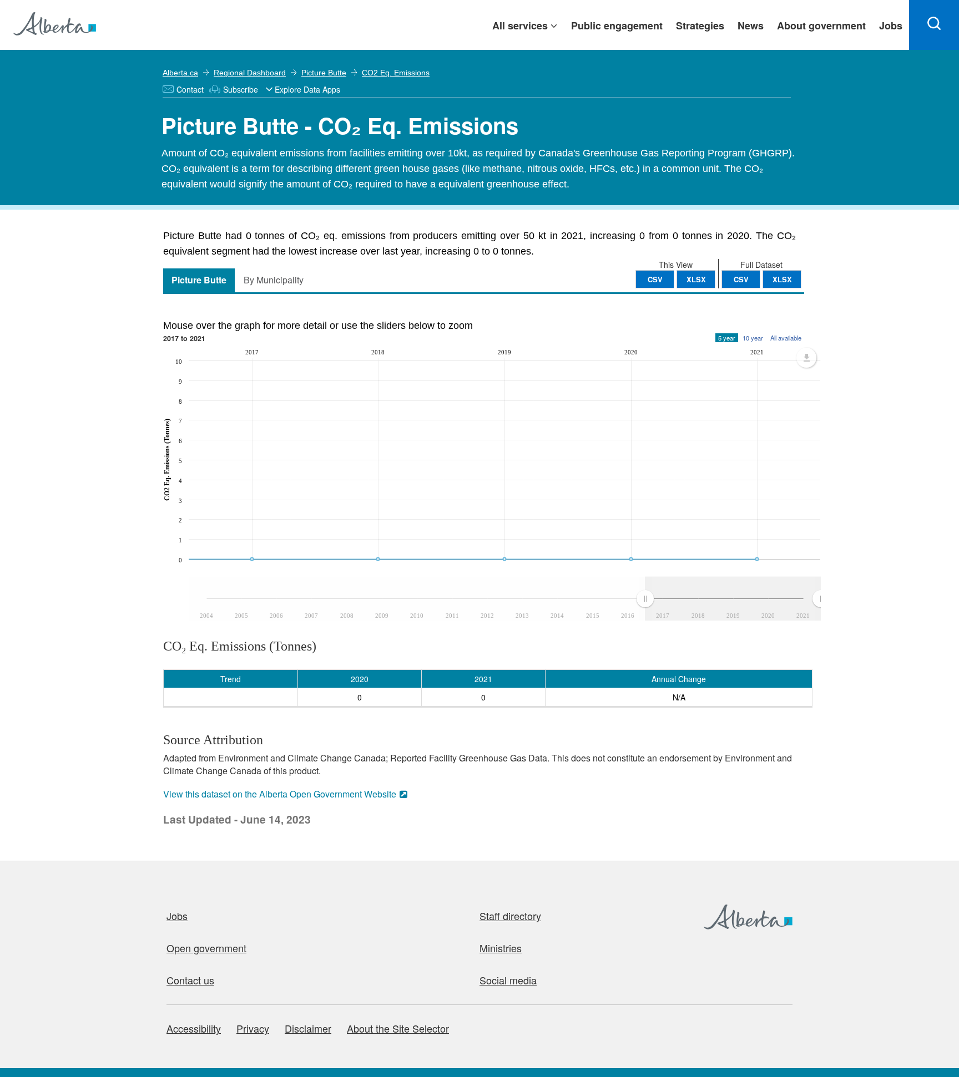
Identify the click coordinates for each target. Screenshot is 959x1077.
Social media (508, 980)
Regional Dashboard (250, 72)
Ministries (501, 948)
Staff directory (510, 915)
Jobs (177, 915)
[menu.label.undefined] (806, 358)
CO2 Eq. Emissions (396, 72)
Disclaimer (308, 1028)
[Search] (934, 25)
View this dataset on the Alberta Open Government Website (279, 794)
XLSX (782, 279)
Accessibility (193, 1028)
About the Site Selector (398, 1028)
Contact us (190, 980)
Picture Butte (323, 72)
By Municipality (274, 279)
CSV (741, 279)
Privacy (252, 1028)
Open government (206, 948)
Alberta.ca (180, 72)
